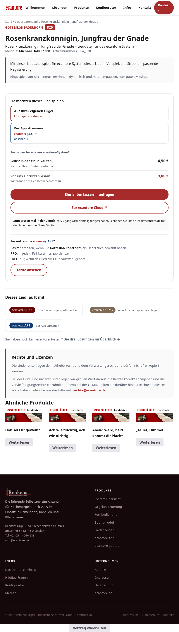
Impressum (103, 577)
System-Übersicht (107, 499)
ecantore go (104, 593)
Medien (10, 593)
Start (8, 22)
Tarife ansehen (29, 270)
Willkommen (35, 7)
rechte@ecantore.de (89, 390)
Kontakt (144, 7)
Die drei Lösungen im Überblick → (92, 339)
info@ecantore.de (148, 221)
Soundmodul (104, 522)
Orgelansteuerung (108, 507)
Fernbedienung (106, 514)
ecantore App (105, 538)
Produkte (81, 7)
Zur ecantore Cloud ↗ (90, 207)
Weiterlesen (19, 442)
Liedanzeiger (104, 530)
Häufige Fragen (16, 577)
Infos (127, 7)
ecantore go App (107, 545)
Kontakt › (164, 7)
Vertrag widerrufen (89, 628)
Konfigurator (106, 7)
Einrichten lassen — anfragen (89, 194)
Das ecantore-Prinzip (20, 570)
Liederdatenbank (26, 22)
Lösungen (59, 7)
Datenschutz (104, 585)
